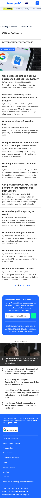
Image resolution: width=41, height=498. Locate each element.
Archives (26, 285)
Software (14, 27)
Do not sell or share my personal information (18, 482)
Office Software (26, 27)
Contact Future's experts (12, 443)
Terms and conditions (10, 438)
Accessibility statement (11, 458)
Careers (5, 462)
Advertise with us (9, 467)
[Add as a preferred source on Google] (10, 429)
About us (6, 472)
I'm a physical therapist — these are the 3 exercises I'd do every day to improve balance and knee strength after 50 (21, 371)
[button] (37, 3)
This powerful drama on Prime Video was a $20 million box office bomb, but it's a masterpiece (21, 361)
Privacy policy (8, 448)
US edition (20, 491)
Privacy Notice (29, 326)
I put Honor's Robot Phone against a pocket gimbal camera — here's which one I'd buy (20, 405)
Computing (4, 27)
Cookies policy (8, 453)
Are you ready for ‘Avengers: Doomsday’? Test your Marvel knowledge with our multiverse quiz (22, 382)
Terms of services (28, 325)
